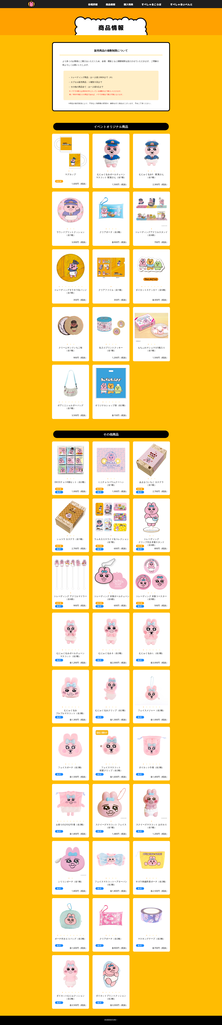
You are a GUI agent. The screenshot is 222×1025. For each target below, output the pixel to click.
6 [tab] (75, 286)
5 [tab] (72, 286)
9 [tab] (83, 821)
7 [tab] (78, 286)
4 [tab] (116, 229)
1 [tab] (69, 171)
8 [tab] (82, 286)
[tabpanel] (70, 152)
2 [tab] (72, 171)
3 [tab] (114, 171)
